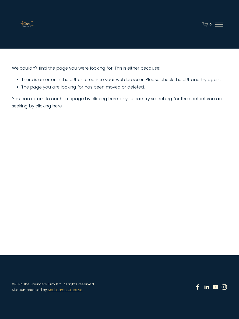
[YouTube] (215, 287)
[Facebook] (197, 287)
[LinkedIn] (206, 287)
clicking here (104, 99)
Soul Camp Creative (65, 289)
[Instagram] (224, 287)
